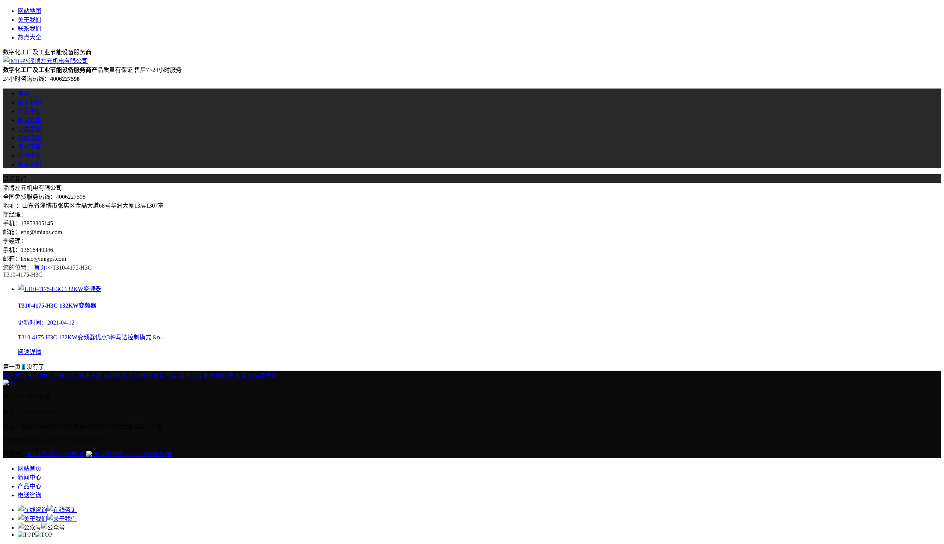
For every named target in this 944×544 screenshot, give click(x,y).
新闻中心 (29, 477)
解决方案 (29, 120)
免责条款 (240, 376)
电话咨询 (29, 495)
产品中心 (29, 111)
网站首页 (15, 376)
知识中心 (29, 155)
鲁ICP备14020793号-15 (56, 454)
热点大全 (29, 37)
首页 (24, 93)
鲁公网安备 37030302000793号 (132, 454)
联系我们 (29, 28)
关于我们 (29, 20)
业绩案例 (29, 129)
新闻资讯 (29, 138)
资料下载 (29, 146)
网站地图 (29, 11)
